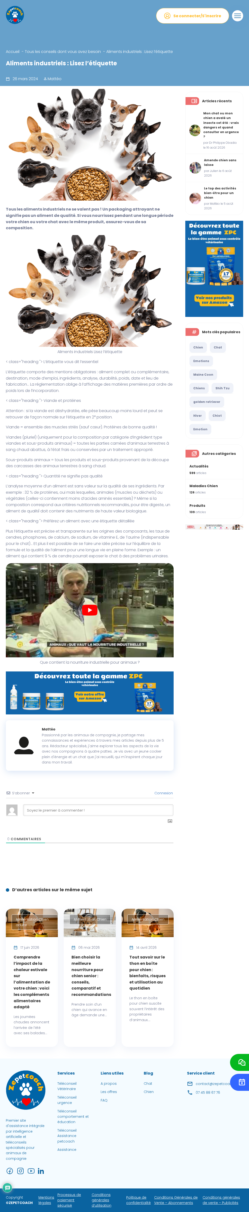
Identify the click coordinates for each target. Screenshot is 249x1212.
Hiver (197, 416)
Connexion (163, 793)
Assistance (66, 1149)
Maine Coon (203, 375)
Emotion (200, 429)
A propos (109, 1083)
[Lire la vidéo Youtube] (90, 610)
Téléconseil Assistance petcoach (67, 1136)
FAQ (104, 1100)
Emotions (201, 361)
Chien (198, 347)
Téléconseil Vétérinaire (67, 1086)
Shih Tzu (222, 388)
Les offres (109, 1091)
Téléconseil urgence (67, 1100)
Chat (218, 347)
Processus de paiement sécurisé (69, 1200)
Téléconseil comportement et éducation (73, 1117)
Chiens (199, 388)
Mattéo (54, 79)
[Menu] (237, 15)
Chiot (217, 416)
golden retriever (206, 402)
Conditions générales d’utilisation (101, 1200)
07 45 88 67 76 (208, 1092)
